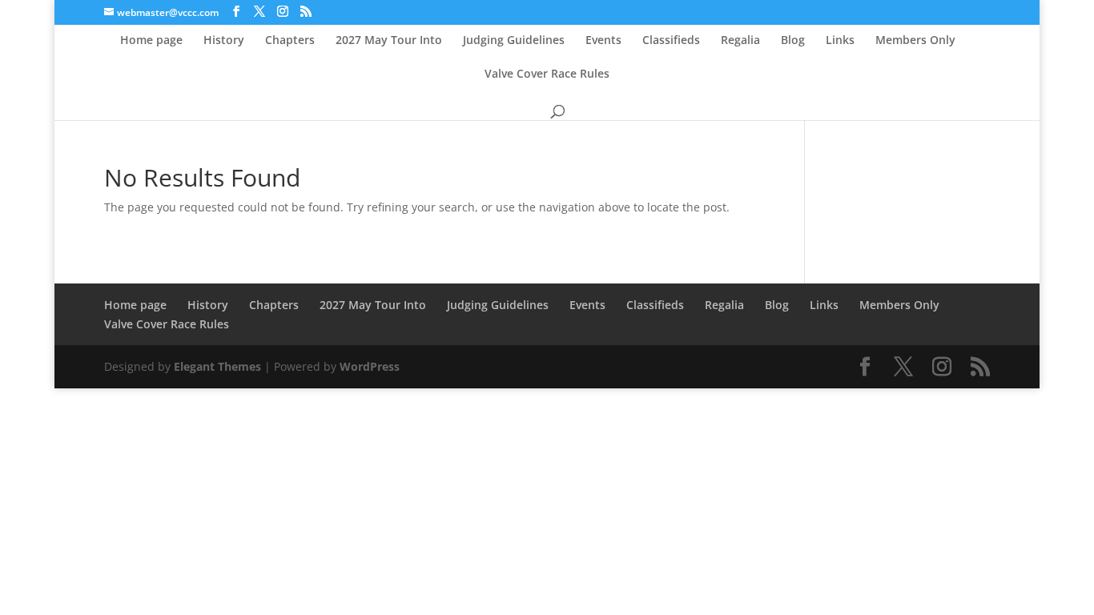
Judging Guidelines (514, 40)
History (223, 40)
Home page (151, 40)
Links (840, 40)
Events (603, 40)
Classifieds (671, 40)
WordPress (370, 366)
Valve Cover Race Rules (547, 74)
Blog (793, 40)
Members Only (915, 40)
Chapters (290, 40)
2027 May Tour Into (389, 40)
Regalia (740, 40)
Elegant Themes (217, 366)
